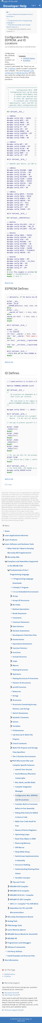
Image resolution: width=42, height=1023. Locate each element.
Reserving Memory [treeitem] (22, 843)
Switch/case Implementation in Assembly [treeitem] (27, 858)
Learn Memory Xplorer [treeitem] (16, 930)
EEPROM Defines (29, 58)
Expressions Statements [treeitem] (22, 644)
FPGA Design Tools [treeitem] (14, 925)
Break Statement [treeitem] (19, 613)
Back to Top (9, 283)
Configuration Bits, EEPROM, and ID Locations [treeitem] (26, 797)
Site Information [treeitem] (11, 960)
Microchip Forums (11, 993)
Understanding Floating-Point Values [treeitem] (27, 871)
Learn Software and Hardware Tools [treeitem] (19, 544)
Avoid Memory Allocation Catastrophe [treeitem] (25, 776)
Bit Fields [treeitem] (16, 605)
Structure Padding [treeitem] (22, 865)
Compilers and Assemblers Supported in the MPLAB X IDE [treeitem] (22, 563)
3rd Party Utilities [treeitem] (14, 951)
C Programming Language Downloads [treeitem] (23, 581)
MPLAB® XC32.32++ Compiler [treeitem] (22, 895)
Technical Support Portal (13, 1010)
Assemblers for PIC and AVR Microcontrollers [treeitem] (21, 910)
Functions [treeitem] (17, 652)
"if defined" (12, 68)
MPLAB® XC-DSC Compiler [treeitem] (20, 899)
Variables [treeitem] (16, 726)
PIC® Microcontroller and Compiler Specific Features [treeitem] (23, 763)
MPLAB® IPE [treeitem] (12, 938)
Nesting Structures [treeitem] (20, 670)
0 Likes (9, 485)
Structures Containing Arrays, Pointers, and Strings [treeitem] (25, 706)
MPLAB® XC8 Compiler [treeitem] (19, 886)
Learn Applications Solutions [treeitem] (16, 535)
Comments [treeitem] (17, 618)
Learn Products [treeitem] (11, 540)
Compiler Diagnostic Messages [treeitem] (23, 789)
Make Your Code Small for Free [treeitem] (25, 823)
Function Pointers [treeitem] (20, 648)
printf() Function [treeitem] (19, 687)
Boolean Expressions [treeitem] (21, 609)
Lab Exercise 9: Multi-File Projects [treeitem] (23, 737)
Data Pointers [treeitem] (18, 626)
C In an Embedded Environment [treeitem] (25, 592)
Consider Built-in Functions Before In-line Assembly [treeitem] (26, 806)
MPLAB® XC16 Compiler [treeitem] (19, 891)
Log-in (33, 5)
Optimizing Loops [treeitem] (22, 834)
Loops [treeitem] (15, 661)
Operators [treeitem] (17, 674)
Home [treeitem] (7, 531)
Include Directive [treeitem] (20, 657)
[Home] (7, 12)
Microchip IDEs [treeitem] (13, 557)
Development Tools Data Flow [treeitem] (25, 635)
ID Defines (26, 60)
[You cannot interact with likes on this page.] (6, 484)
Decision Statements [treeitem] (21, 631)
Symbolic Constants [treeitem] (21, 717)
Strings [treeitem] (15, 696)
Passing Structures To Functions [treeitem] (25, 678)
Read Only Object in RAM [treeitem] (25, 839)
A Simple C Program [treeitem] (21, 587)
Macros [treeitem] (15, 665)
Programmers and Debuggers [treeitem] (19, 943)
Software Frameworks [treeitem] (16, 947)
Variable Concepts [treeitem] (22, 878)
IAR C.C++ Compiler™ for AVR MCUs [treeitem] (24, 904)
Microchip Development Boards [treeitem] (20, 917)
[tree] (21, 531)
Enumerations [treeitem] (18, 639)
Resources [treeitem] (17, 691)
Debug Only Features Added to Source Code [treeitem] (26, 815)
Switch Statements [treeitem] (20, 713)
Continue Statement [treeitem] (21, 622)
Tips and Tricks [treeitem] (19, 882)
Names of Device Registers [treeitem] (26, 830)
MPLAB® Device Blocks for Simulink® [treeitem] (22, 934)
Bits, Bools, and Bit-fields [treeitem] (25, 782)
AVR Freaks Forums (11, 995)
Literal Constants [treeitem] (20, 743)
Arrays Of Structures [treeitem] (21, 600)
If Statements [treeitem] (18, 730)
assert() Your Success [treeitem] (23, 769)
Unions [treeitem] (15, 722)
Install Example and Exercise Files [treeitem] (21, 956)
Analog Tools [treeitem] (12, 921)
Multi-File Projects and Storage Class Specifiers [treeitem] (25, 750)
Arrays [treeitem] (15, 596)
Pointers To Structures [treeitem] (22, 683)
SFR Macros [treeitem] (19, 847)
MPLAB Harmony (22, 73)
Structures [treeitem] (17, 700)
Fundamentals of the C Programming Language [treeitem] (19, 572)
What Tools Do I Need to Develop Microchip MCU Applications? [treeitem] (20, 550)
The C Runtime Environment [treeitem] (24, 756)
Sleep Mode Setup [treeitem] (22, 852)
